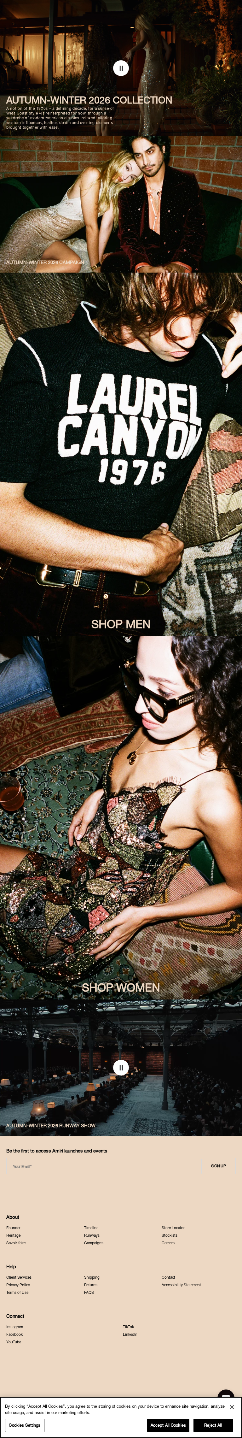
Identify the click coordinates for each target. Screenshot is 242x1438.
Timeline (91, 1228)
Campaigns (93, 1243)
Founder (13, 1228)
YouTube (13, 1342)
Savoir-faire (16, 1243)
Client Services (19, 1277)
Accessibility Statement (181, 1285)
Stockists (169, 1235)
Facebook (14, 1334)
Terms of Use (17, 1292)
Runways (92, 1235)
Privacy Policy (18, 1285)
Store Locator (173, 1228)
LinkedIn (130, 1334)
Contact (168, 1277)
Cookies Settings (24, 1425)
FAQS (89, 1292)
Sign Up (218, 1166)
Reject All (213, 1425)
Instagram (14, 1327)
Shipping (92, 1277)
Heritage (13, 1235)
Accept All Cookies (168, 1425)
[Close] (232, 1407)
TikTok (128, 1327)
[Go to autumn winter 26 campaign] (121, 204)
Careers (168, 1243)
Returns (90, 1285)
